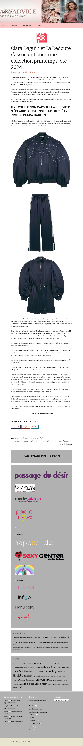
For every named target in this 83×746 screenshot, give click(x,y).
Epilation (30, 667)
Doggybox (25, 667)
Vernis (49, 684)
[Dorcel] (18, 528)
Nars (64, 671)
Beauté (31, 706)
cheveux (53, 663)
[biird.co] (24, 570)
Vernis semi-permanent (57, 684)
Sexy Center (42, 679)
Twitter (34, 427)
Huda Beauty (19, 671)
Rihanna (16, 680)
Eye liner (42, 667)
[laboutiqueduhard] (25, 488)
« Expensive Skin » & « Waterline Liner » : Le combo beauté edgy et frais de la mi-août (38, 642)
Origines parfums (37, 676)
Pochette (63, 676)
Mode (26, 72)
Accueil (4, 25)
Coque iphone (62, 664)
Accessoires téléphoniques (37, 700)
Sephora (32, 680)
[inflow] (24, 597)
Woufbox (15, 688)
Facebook (15, 427)
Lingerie (34, 671)
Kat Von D (29, 671)
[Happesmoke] (34, 543)
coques (67, 664)
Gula (67, 667)
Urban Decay (41, 683)
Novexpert (27, 676)
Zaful (21, 687)
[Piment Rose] (24, 514)
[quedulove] (24, 616)
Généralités (32, 720)
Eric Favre (36, 667)
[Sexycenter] (39, 556)
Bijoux (37, 663)
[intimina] (24, 587)
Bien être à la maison (35, 709)
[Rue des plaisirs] (28, 499)
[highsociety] (24, 607)
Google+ (26, 427)
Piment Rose (58, 676)
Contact (38, 25)
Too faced (29, 683)
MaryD (33, 72)
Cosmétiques (18, 667)
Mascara (60, 671)
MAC (41, 671)
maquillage (50, 671)
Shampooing (60, 680)
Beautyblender (30, 664)
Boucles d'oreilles (45, 664)
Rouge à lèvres (24, 680)
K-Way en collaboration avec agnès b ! (27, 438)
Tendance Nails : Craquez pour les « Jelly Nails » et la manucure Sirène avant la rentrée (39, 637)
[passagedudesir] (41, 475)
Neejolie (18, 675)
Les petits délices (34, 724)
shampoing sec (52, 680)
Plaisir (31, 730)
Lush (38, 671)
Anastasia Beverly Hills (19, 664)
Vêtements (66, 684)
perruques (44, 676)
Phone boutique (51, 676)
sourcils (65, 680)
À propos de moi (26, 25)
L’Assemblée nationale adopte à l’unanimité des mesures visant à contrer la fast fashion (42, 442)
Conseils (31, 717)
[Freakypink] (19, 534)
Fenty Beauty (51, 667)
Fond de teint (61, 667)
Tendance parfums (18, 684)
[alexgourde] (19, 580)
